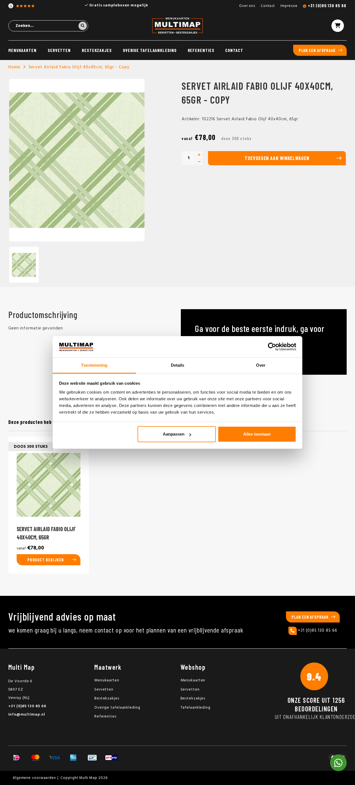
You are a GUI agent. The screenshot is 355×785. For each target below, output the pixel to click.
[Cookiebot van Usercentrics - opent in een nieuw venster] (272, 347)
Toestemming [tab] (94, 365)
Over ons (247, 6)
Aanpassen (173, 434)
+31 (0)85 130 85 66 (327, 5)
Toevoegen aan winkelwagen (277, 158)
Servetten (59, 50)
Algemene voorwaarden (34, 778)
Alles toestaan (257, 434)
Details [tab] (177, 365)
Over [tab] (260, 365)
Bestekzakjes (97, 50)
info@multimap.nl (26, 714)
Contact (268, 6)
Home (14, 67)
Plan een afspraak (317, 50)
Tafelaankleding (196, 707)
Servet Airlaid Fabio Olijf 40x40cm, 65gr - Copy (79, 67)
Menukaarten (22, 50)
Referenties (201, 50)
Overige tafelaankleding (150, 50)
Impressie (288, 6)
